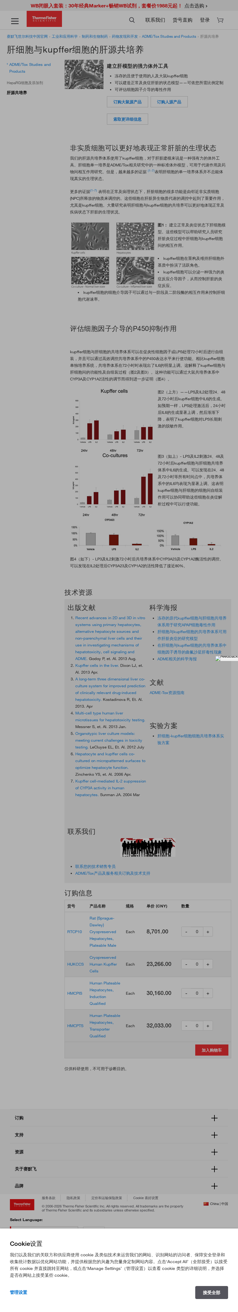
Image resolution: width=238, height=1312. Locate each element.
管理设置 (18, 1292)
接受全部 (211, 1292)
